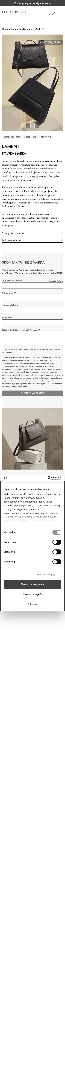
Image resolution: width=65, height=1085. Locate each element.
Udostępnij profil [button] (50, 42)
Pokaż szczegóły (46, 574)
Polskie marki (25, 29)
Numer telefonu (10, 305)
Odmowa (33, 604)
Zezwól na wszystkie (32, 584)
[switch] (56, 542)
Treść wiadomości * (21, 329)
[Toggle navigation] (59, 13)
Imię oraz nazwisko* (12, 280)
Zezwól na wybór (32, 594)
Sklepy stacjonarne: (13, 233)
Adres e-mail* (9, 292)
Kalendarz (7, 317)
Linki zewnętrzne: (12, 240)
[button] (48, 13)
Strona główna (9, 29)
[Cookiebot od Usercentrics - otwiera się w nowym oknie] (47, 478)
